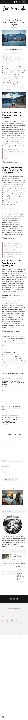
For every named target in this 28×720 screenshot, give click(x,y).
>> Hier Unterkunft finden (10, 489)
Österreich (4, 626)
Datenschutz (10, 616)
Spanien (13, 628)
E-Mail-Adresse (6, 466)
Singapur (9, 628)
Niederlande (18, 624)
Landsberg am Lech (9, 250)
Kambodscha (8, 624)
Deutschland (9, 622)
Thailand (21, 628)
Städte (17, 628)
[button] (3, 717)
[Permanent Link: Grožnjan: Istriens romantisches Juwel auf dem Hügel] (9, 573)
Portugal (9, 626)
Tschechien (4, 630)
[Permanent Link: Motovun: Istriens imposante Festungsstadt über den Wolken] (8, 563)
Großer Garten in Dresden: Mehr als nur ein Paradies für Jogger (13, 408)
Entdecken (15, 622)
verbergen (20, 49)
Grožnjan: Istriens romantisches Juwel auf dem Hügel (21, 576)
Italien (3, 624)
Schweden (4, 628)
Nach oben (22, 633)
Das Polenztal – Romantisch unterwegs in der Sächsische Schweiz (13, 382)
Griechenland (21, 622)
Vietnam (9, 630)
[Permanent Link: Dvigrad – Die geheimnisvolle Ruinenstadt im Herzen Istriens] (5, 558)
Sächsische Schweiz (15, 626)
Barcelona (4, 622)
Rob (14, 352)
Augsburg (6, 252)
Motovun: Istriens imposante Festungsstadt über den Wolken (20, 566)
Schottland (22, 626)
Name (4, 460)
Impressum (4, 616)
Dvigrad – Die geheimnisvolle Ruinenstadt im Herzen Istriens (17, 556)
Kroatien (13, 624)
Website (4, 472)
